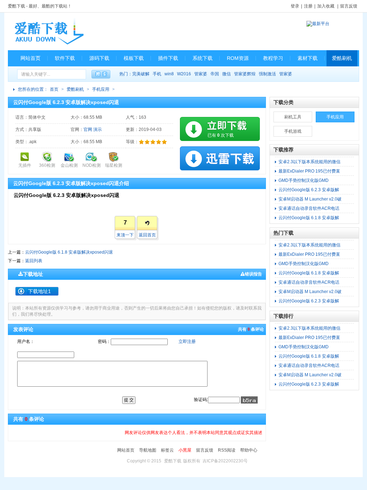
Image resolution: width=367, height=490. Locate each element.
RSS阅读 (226, 450)
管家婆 (200, 73)
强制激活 (267, 73)
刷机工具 (292, 116)
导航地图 (147, 450)
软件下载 (65, 58)
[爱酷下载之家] (49, 31)
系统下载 (202, 58)
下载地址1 (39, 291)
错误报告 (253, 274)
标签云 (167, 450)
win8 (169, 73)
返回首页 (147, 234)
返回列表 (33, 260)
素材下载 (307, 58)
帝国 (214, 73)
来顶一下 (125, 234)
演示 (97, 129)
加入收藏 (325, 6)
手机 (157, 73)
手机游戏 (292, 131)
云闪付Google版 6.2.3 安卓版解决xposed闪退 (66, 102)
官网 (88, 129)
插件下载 (168, 58)
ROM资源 (238, 58)
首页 (54, 89)
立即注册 (187, 341)
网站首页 (30, 58)
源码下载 (99, 58)
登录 (295, 6)
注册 (308, 6)
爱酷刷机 (342, 58)
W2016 (184, 73)
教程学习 (273, 58)
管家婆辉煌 (245, 73)
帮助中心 (248, 450)
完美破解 (140, 73)
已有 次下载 (221, 135)
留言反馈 (348, 6)
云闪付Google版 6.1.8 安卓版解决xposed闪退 (69, 252)
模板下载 (134, 58)
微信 (226, 73)
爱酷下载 (16, 6)
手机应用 (100, 89)
